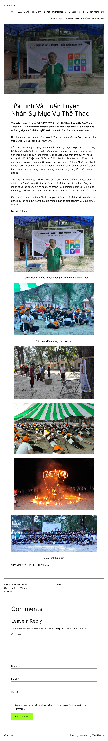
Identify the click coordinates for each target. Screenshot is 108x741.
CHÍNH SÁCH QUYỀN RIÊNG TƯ (26, 12)
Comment (17, 634)
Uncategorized (11, 588)
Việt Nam (23, 588)
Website (15, 692)
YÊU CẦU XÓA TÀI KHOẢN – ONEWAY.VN (85, 18)
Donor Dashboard (95, 12)
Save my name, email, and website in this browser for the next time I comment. (51, 707)
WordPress (98, 735)
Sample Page (56, 18)
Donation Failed (76, 12)
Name (15, 666)
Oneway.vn (10, 5)
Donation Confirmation (55, 12)
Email (15, 679)
